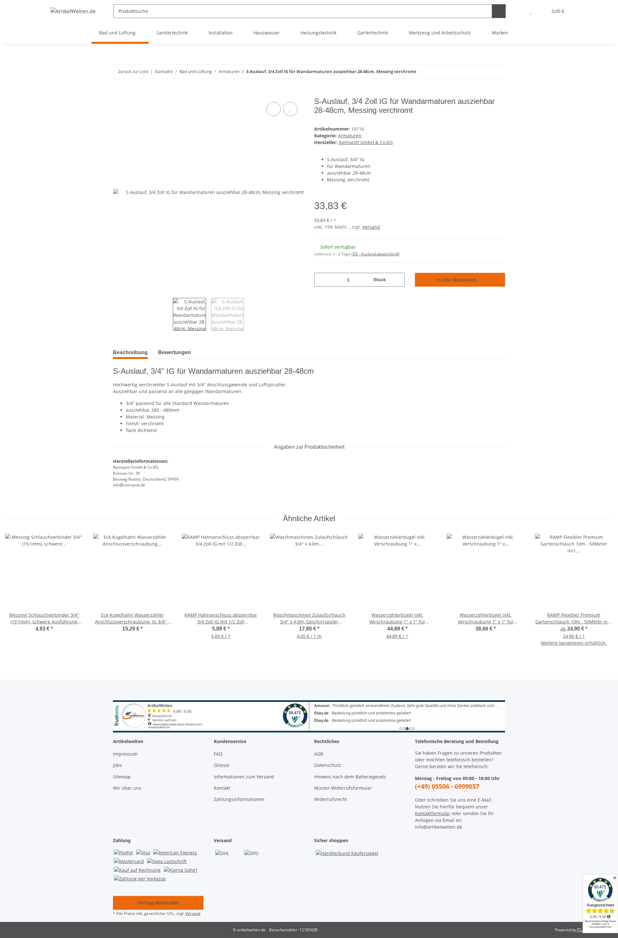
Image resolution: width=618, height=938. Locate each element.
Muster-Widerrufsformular (343, 788)
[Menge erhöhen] (397, 279)
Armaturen (349, 136)
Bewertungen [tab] (174, 352)
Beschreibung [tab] (130, 352)
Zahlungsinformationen (239, 799)
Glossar (222, 765)
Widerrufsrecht (330, 799)
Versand (371, 227)
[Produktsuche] (499, 11)
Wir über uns (127, 788)
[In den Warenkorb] (118, 93)
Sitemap (122, 777)
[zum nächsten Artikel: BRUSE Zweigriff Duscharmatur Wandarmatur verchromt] (498, 71)
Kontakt (222, 788)
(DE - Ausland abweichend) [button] (375, 254)
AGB (318, 754)
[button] (518, 11)
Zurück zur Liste (133, 71)
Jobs (117, 765)
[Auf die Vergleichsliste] (274, 109)
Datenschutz (327, 765)
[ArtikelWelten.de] (73, 11)
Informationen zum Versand (244, 777)
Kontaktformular (432, 813)
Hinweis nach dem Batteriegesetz (350, 777)
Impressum (125, 754)
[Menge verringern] (321, 279)
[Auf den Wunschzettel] (290, 109)
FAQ (218, 754)
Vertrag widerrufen (158, 903)
